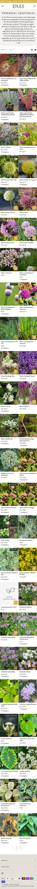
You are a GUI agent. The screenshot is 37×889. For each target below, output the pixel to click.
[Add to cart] (16, 268)
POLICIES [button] (5, 867)
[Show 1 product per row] (32, 49)
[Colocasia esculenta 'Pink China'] (28, 725)
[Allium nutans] (28, 199)
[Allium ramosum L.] (9, 259)
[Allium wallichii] (28, 393)
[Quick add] (16, 74)
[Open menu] (4, 6)
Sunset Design (31, 886)
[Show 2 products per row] (35, 49)
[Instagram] (2, 873)
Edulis (6, 884)
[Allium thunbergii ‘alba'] (9, 362)
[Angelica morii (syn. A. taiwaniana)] (9, 460)
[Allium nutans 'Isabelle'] (28, 229)
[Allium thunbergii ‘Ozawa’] (28, 362)
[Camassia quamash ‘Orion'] (9, 593)
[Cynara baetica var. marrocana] (28, 790)
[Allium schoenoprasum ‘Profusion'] (28, 328)
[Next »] (24, 848)
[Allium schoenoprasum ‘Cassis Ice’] (28, 294)
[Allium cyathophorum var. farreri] (28, 134)
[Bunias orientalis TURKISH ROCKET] (28, 559)
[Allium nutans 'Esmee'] (9, 229)
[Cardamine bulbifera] (28, 593)
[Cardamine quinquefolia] (9, 624)
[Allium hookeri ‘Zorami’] (9, 199)
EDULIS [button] (4, 860)
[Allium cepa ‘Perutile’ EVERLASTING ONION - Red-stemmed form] (28, 99)
